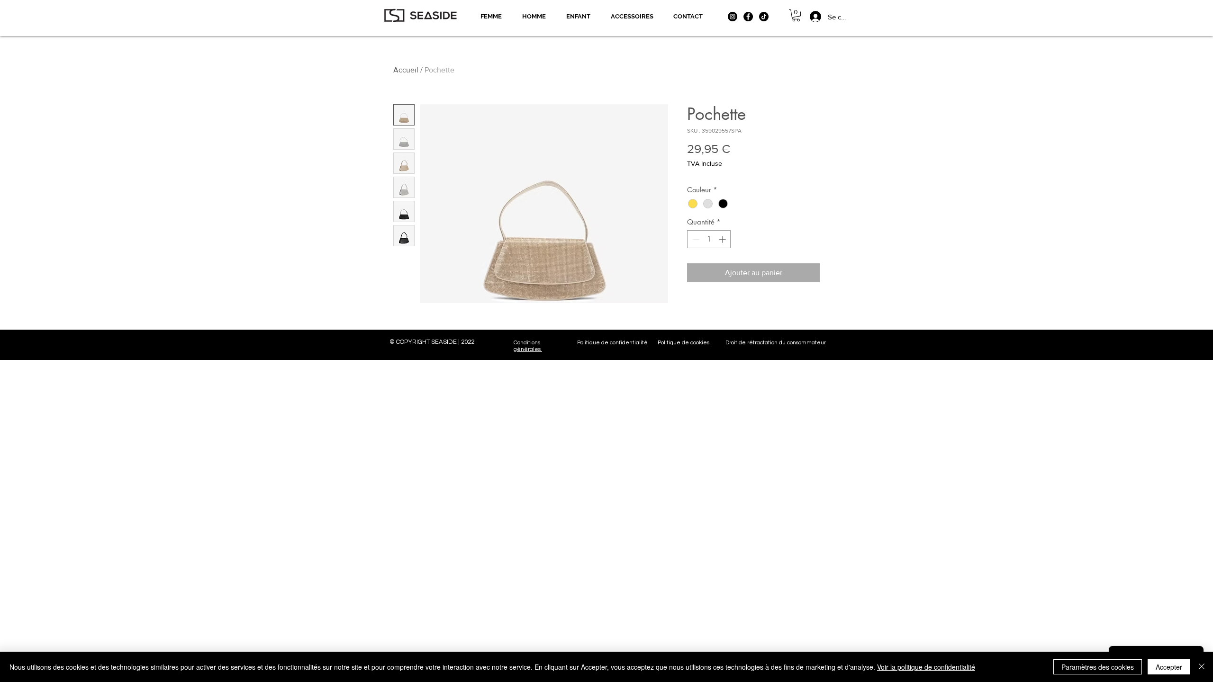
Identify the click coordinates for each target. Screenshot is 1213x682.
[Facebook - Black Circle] (748, 16)
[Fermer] (1201, 666)
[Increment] (723, 239)
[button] (796, 15)
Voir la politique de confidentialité (926, 667)
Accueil (405, 70)
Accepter (1169, 667)
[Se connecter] (810, 16)
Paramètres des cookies (1097, 667)
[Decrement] (694, 239)
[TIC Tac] (764, 16)
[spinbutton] (709, 239)
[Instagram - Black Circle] (732, 16)
